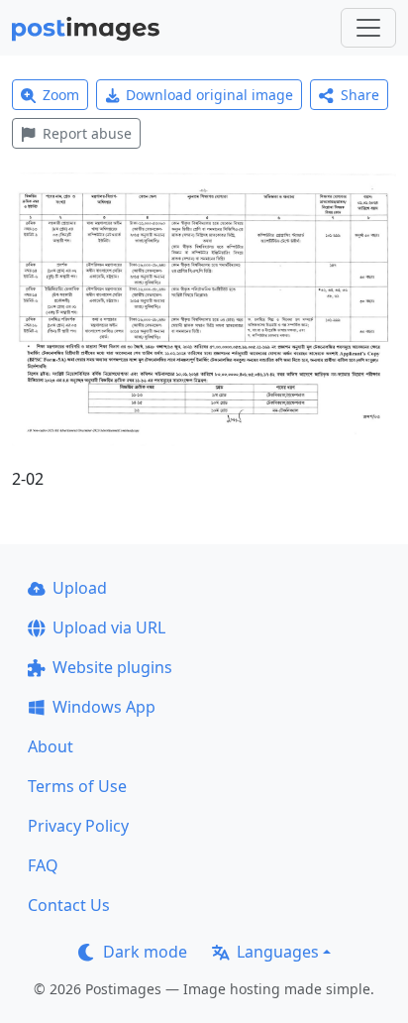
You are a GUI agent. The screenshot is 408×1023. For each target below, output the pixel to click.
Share (360, 94)
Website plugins (112, 667)
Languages (278, 952)
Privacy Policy (78, 826)
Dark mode (145, 952)
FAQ (43, 865)
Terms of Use (77, 786)
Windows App (103, 707)
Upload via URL (108, 627)
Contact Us (69, 905)
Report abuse (87, 133)
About (50, 746)
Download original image (209, 94)
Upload (79, 588)
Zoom (61, 94)
